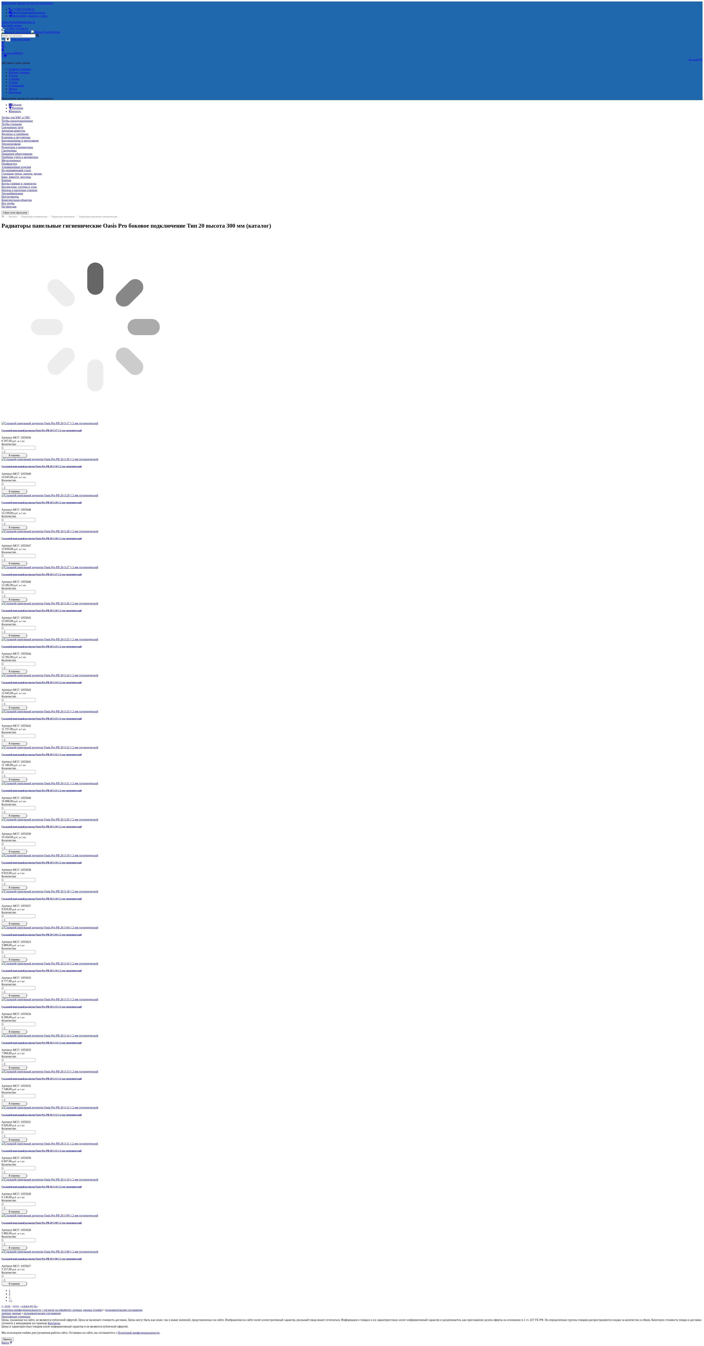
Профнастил (9, 163)
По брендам (8, 206)
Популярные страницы (15, 1316)
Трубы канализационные (17, 120)
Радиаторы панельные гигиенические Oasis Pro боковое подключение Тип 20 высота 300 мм (99, 216)
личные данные (11, 1313)
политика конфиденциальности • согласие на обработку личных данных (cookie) (52, 1310)
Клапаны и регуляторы (15, 137)
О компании (16, 85)
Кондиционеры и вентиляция (19, 140)
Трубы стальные (11, 124)
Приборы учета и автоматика (19, 157)
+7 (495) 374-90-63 (23, 9)
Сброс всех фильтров (15, 212)
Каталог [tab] (17, 104)
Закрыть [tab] (16, 111)
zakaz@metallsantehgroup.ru (28, 12)
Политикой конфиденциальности (139, 1332)
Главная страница (20, 69)
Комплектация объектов (16, 200)
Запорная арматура (13, 130)
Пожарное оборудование (16, 153)
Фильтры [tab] (17, 108)
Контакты (15, 92)
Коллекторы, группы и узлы (19, 186)
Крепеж (6, 180)
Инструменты (10, 196)
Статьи (13, 82)
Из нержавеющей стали (16, 170)
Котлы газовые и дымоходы (18, 183)
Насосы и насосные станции (19, 190)
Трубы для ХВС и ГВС (15, 117)
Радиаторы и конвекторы (17, 147)
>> (10, 1300)
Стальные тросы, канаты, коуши (21, 173)
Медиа (13, 88)
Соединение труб (12, 127)
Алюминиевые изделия (16, 167)
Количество (8, 444)
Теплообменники (12, 193)
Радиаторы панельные (63, 216)
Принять (7, 1339)
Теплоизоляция (11, 143)
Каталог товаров (19, 72)
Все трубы (7, 203)
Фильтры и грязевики (15, 134)
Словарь (14, 79)
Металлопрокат (11, 160)
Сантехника (8, 150)
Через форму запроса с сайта (29, 15)
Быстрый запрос (11, 25)
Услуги (13, 75)
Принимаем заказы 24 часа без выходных (27, 3)
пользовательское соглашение (123, 1310)
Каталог (13, 216)
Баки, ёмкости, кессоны (16, 176)
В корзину (14, 455)
